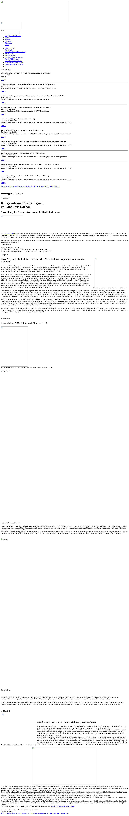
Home (7, 45)
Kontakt (7, 37)
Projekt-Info (8, 50)
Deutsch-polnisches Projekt (13, 61)
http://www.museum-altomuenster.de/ (62, 806)
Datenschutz (9, 41)
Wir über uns (9, 53)
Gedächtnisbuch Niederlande (14, 57)
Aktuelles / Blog (10, 48)
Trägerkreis (8, 43)
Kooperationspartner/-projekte (14, 62)
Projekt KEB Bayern (11, 59)
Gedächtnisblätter (10, 55)
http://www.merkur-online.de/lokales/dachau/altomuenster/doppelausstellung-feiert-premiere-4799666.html (34, 813)
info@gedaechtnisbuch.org (13, 36)
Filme (6, 66)
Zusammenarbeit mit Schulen (14, 64)
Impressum (8, 39)
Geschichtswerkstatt (10, 233)
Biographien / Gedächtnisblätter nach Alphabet (16, 186)
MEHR (3, 80)
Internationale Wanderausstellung (15, 52)
